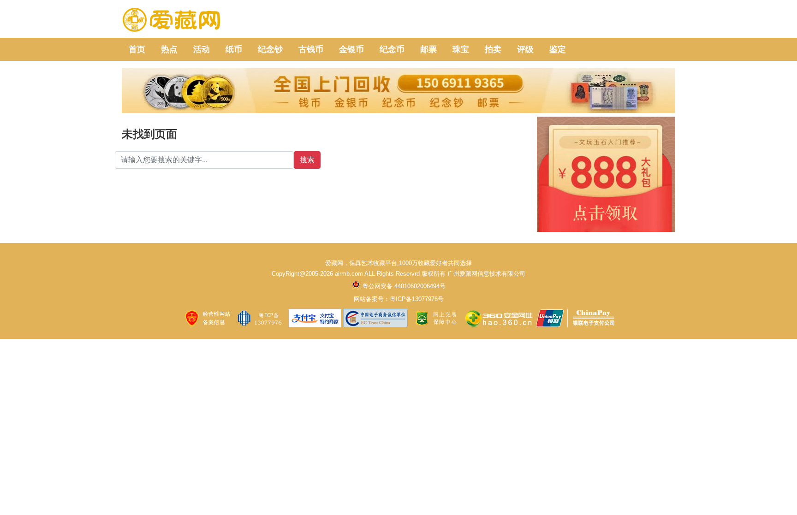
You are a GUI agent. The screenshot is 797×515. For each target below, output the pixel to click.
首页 (137, 49)
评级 (525, 49)
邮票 (428, 49)
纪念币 (392, 49)
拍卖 (493, 49)
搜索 (307, 160)
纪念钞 (270, 49)
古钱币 (310, 49)
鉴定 (557, 49)
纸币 (234, 49)
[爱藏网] (171, 20)
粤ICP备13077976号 (417, 299)
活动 (201, 49)
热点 (169, 49)
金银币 (351, 49)
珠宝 (460, 49)
